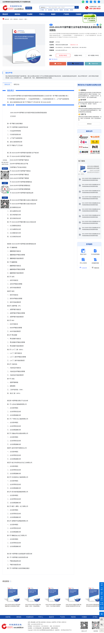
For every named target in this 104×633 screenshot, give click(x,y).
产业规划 (102, 588)
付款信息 (48, 622)
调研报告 (28, 8)
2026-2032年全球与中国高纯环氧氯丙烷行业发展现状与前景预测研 (12, 606)
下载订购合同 (53, 59)
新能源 (71, 9)
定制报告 (102, 593)
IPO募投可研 (101, 603)
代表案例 (78, 14)
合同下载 (38, 622)
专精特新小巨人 (101, 598)
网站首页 (5, 14)
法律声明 (54, 622)
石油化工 (21, 19)
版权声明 (9, 73)
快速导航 (8, 617)
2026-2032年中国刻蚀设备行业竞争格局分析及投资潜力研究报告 (93, 606)
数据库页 (51, 617)
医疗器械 (66, 9)
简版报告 (73, 617)
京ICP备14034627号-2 (66, 630)
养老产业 (56, 9)
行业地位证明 (101, 608)
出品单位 (51, 44)
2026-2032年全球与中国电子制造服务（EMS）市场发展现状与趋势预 (33, 606)
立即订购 (59, 63)
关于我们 (95, 617)
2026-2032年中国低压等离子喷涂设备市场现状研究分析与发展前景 (73, 606)
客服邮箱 (51, 50)
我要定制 (95, 268)
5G (46, 9)
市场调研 (29, 14)
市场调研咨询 (29, 617)
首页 (11, 19)
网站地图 (33, 622)
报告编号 (51, 42)
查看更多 (89, 123)
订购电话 (51, 47)
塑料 (26, 19)
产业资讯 (66, 14)
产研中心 (42, 14)
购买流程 (43, 622)
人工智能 (42, 9)
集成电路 (50, 9)
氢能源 (61, 9)
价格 (50, 55)
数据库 (53, 14)
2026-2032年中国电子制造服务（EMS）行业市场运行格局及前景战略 (53, 606)
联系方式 (64, 622)
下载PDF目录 (94, 63)
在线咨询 (77, 63)
